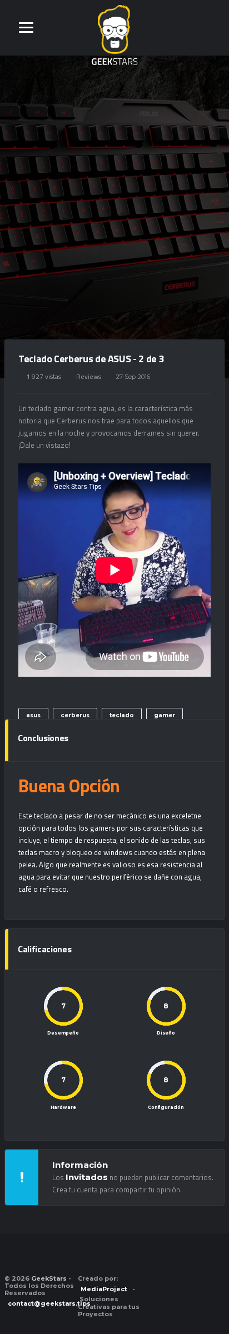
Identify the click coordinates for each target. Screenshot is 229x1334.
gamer (164, 715)
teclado (121, 715)
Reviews (88, 376)
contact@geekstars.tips (49, 1303)
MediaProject (104, 1289)
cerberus (75, 715)
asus (33, 715)
